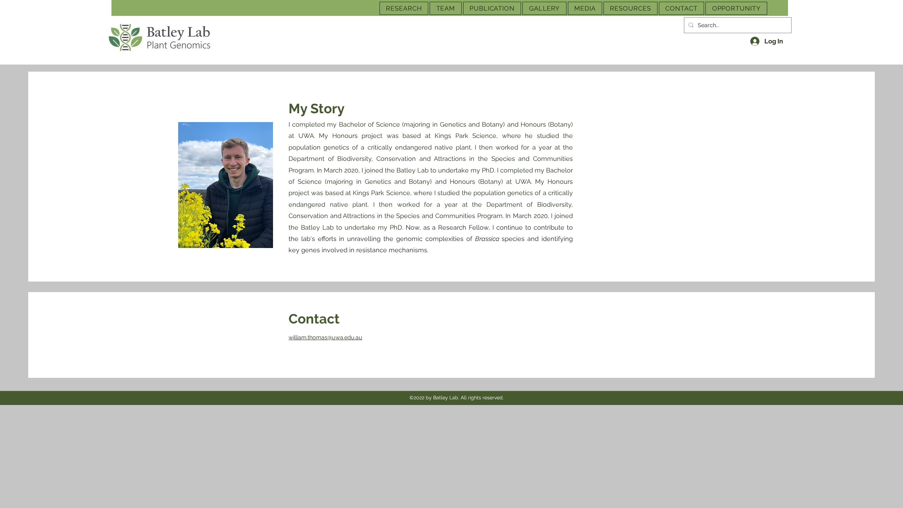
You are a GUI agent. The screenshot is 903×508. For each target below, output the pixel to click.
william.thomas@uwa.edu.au (325, 337)
